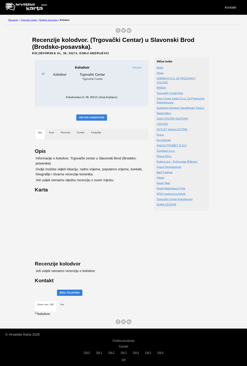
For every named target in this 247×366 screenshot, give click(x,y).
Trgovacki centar (28, 20)
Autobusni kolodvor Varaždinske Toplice (180, 108)
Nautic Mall (163, 183)
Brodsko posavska (48, 20)
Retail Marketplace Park (171, 188)
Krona (160, 135)
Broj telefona (70, 292)
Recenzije (13, 20)
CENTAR (162, 124)
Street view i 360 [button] (45, 304)
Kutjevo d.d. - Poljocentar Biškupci (177, 161)
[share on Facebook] (118, 32)
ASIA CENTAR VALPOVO (172, 118)
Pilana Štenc (164, 156)
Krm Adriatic (164, 140)
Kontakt (230, 7)
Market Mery (164, 113)
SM (123, 359)
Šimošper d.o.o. (166, 151)
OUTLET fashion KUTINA (172, 129)
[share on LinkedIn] (129, 32)
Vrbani (160, 178)
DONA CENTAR (166, 204)
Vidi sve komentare (91, 117)
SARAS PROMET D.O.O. (172, 145)
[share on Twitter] (123, 32)
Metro (160, 67)
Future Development (169, 167)
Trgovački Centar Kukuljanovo (175, 199)
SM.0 (87, 352)
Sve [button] (62, 304)
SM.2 (111, 352)
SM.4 (136, 352)
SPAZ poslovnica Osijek (171, 194)
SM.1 (99, 352)
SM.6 (160, 352)
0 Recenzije (136, 67)
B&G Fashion (165, 172)
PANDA (161, 88)
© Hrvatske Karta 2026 (22, 334)
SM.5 (148, 352)
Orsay (160, 73)
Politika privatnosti (123, 340)
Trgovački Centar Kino (170, 93)
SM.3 (123, 352)
